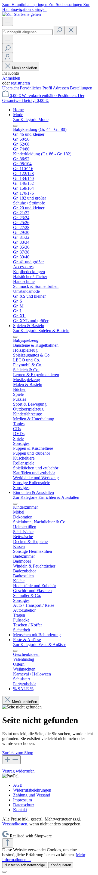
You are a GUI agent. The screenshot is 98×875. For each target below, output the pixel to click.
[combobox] (27, 32)
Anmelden (11, 78)
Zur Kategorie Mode (30, 119)
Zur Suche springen (65, 4)
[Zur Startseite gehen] (21, 14)
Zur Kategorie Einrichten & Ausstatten (46, 497)
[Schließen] (4, 872)
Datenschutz (23, 804)
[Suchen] (59, 30)
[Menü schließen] (15, 126)
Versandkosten (14, 824)
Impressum (22, 800)
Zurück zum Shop (17, 752)
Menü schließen (24, 68)
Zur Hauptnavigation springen (46, 7)
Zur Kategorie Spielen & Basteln (41, 330)
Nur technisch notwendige (24, 865)
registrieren (20, 83)
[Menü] (7, 21)
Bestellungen (81, 88)
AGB (18, 785)
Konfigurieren (60, 865)
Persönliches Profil (36, 88)
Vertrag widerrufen (18, 771)
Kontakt (20, 809)
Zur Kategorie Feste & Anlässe (39, 644)
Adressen (61, 88)
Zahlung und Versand (31, 795)
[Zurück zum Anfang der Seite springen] (7, 842)
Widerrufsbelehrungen (32, 790)
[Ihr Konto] (7, 57)
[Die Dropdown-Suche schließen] (71, 30)
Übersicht (11, 88)
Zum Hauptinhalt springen (25, 4)
